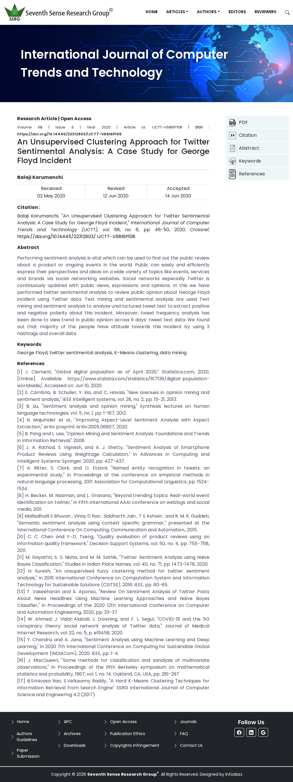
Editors (237, 12)
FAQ (184, 734)
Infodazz (233, 774)
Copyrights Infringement (134, 745)
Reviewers (265, 12)
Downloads (75, 745)
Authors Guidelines (27, 737)
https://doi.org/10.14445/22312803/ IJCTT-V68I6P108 (76, 236)
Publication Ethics (127, 734)
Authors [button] (207, 12)
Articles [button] (175, 12)
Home (152, 12)
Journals (188, 721)
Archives (72, 734)
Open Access (123, 721)
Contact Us (191, 745)
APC (68, 721)
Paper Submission (28, 753)
